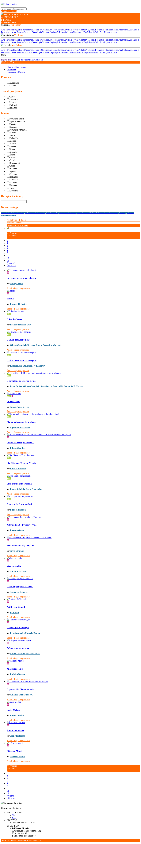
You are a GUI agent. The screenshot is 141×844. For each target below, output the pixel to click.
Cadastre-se (11, 11)
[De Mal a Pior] (73, 393)
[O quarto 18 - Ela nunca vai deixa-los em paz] (73, 681)
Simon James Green (19, 407)
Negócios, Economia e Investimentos (102, 30)
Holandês (13, 177)
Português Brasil (16, 119)
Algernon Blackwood (20, 427)
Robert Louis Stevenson (21, 366)
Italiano (12, 132)
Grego (12, 166)
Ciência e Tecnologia (32, 32)
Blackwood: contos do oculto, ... (21, 422)
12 (8, 258)
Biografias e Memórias (23, 30)
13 (8, 260)
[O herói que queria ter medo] (73, 578)
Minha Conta (33, 60)
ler (8, 272)
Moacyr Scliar (16, 283)
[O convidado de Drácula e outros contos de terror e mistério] (73, 373)
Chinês (12, 160)
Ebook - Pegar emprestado (18, 288)
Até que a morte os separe (19, 648)
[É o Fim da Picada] (73, 722)
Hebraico (13, 168)
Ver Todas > (16, 25)
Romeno (13, 182)
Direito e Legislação (50, 32)
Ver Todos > (19, 35)
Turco (11, 188)
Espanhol (13, 127)
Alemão (12, 141)
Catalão (12, 157)
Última (11, 265)
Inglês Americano (17, 121)
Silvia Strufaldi (17, 551)
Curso (12, 97)
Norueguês (14, 179)
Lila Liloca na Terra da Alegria (21, 463)
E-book (12, 85)
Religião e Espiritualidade (106, 32)
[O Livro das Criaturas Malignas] (73, 352)
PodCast (13, 105)
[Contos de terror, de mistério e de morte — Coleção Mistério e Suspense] (73, 434)
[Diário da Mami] (73, 743)
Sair (41, 60)
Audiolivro (14, 83)
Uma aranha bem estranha (19, 484)
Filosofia (63, 32)
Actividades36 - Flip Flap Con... (21, 545)
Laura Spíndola (17, 489)
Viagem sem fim (14, 566)
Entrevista (13, 99)
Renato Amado (17, 633)
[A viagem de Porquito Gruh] (73, 496)
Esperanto (13, 191)
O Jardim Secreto (15, 319)
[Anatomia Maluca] (73, 661)
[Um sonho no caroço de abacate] (73, 270)
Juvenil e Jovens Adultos (75, 30)
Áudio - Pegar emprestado (18, 329)
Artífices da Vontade (16, 607)
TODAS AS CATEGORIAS (16, 14)
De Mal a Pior (13, 401)
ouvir (9, 314)
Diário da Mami (14, 751)
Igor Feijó (14, 612)
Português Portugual (18, 130)
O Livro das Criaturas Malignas (21, 360)
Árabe (12, 155)
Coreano (13, 174)
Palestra (12, 102)
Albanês (13, 152)
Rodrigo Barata (17, 674)
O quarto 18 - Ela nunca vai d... (21, 689)
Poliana (10, 298)
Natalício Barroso (18, 571)
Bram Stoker (16, 386)
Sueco (12, 135)
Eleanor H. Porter (18, 304)
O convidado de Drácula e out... (21, 381)
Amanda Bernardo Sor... (21, 695)
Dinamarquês (15, 163)
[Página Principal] (9, 4)
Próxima (11, 263)
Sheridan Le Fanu (49, 386)
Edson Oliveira (17, 715)
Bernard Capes (34, 345)
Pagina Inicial (7, 60)
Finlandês (13, 138)
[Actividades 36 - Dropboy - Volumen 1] (73, 517)
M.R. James (64, 386)
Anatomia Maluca (15, 669)
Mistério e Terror (14, 222)
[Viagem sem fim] (73, 558)
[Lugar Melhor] (73, 702)
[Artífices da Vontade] (73, 599)
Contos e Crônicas (41, 30)
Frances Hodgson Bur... (21, 325)
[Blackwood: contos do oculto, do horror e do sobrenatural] (73, 414)
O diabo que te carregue (18, 627)
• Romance (11, 69)
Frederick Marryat (52, 345)
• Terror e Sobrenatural (16, 67)
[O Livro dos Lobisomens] (73, 332)
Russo (12, 149)
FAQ (14, 817)
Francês (12, 124)
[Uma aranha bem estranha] (73, 476)
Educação (53, 30)
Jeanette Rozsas (17, 736)
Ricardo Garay (17, 530)
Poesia (92, 32)
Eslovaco (13, 185)
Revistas (13, 108)
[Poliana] (73, 291)
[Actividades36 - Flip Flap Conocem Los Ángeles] (73, 537)
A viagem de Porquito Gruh (19, 504)
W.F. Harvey (39, 366)
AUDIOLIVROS (9, 17)
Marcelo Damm (32, 633)
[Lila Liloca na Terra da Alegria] (73, 455)
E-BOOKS (6, 20)
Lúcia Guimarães (18, 468)
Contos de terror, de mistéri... (20, 442)
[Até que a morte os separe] (73, 640)
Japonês (12, 171)
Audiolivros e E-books (16, 220)
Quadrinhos (123, 30)
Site (13, 815)
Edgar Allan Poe (17, 448)
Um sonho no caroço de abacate (21, 278)
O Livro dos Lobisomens (18, 340)
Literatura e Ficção (81, 32)
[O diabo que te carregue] (73, 619)
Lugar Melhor (13, 710)
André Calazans (17, 653)
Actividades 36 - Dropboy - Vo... (21, 525)
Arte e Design (7, 30)
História (60, 30)
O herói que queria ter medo (20, 586)
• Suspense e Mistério (16, 72)
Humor (70, 32)
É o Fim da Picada (15, 730)
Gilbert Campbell (18, 345)
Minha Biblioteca (8, 22)
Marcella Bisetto (17, 756)
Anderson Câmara (19, 592)
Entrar (3, 11)
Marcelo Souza (33, 653)
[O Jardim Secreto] (73, 311)
